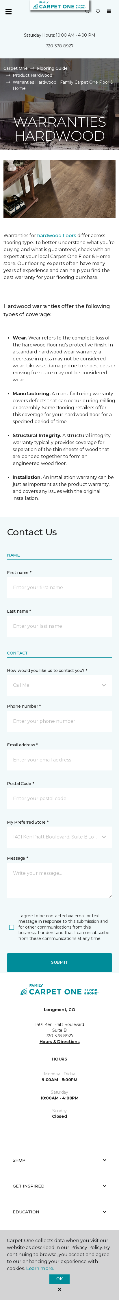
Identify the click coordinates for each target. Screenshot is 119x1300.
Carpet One (15, 68)
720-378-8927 (60, 46)
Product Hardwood (32, 75)
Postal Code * (20, 784)
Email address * (22, 745)
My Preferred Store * (27, 822)
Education (26, 1212)
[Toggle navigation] (8, 11)
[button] (87, 11)
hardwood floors (56, 235)
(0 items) (109, 11)
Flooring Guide (52, 68)
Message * (17, 858)
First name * (19, 573)
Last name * (19, 611)
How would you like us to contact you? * (47, 670)
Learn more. (40, 1268)
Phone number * (24, 706)
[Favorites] (97, 11)
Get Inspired (28, 1186)
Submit (59, 962)
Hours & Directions (60, 1041)
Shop (19, 1160)
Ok (59, 1278)
